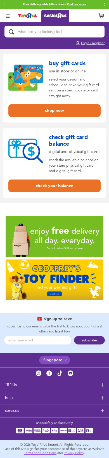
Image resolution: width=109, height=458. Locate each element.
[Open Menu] (7, 15)
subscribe (89, 340)
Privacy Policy (74, 453)
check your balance (54, 185)
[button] (104, 4)
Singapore (52, 360)
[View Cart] (101, 15)
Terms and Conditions (40, 453)
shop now (54, 110)
